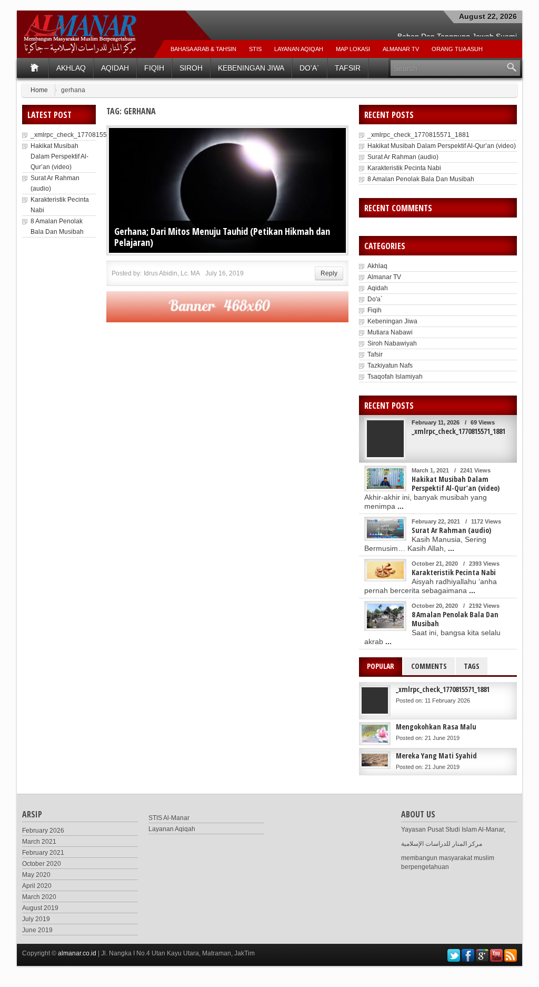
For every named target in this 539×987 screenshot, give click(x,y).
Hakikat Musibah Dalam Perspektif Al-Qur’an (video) (59, 156)
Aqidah (115, 68)
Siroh (191, 68)
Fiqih (154, 68)
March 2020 (39, 897)
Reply (329, 273)
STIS (255, 49)
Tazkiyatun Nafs (390, 365)
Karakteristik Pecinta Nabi (404, 168)
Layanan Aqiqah (298, 49)
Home (39, 90)
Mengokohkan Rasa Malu (436, 727)
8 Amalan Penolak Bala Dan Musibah (420, 179)
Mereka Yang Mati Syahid (436, 756)
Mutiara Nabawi (390, 332)
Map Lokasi (353, 49)
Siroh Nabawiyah (392, 343)
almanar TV (401, 49)
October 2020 (41, 863)
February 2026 (43, 830)
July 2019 (36, 919)
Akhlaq (71, 68)
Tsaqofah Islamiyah (395, 376)
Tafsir (348, 68)
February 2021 (43, 852)
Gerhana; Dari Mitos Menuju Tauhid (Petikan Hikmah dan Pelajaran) (222, 236)
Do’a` (310, 68)
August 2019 (40, 908)
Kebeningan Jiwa (251, 68)
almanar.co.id (77, 953)
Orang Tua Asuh (457, 49)
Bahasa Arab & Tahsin (203, 49)
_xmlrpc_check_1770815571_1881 (82, 135)
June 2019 (37, 930)
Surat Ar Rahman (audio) (402, 157)
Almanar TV (384, 277)
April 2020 (37, 886)
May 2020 (36, 875)
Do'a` (375, 299)
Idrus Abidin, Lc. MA (172, 273)
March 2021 (39, 841)
